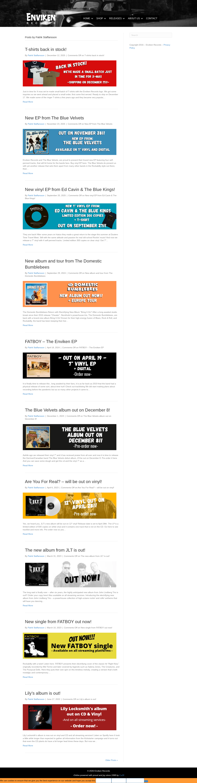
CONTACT (151, 18)
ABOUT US (134, 18)
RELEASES (115, 18)
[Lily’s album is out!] (69, 717)
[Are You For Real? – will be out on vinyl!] (69, 505)
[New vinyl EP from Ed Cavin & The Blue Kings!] (69, 216)
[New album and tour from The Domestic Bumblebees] (69, 294)
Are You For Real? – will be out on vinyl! (63, 481)
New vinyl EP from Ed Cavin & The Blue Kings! (70, 189)
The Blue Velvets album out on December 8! (67, 410)
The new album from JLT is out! (55, 550)
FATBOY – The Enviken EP (51, 341)
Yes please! (104, 780)
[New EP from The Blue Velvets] (69, 142)
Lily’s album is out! (42, 693)
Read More (28, 102)
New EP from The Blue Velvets (54, 117)
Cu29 (121, 775)
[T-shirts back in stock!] (69, 73)
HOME (86, 18)
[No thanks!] (146, 781)
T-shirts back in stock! (45, 49)
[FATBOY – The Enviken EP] (69, 365)
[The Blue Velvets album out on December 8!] (69, 437)
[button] (92, 18)
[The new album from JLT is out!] (69, 574)
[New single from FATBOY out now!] (69, 645)
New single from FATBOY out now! (58, 621)
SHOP (99, 18)
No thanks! (118, 780)
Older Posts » (111, 760)
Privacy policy (135, 780)
